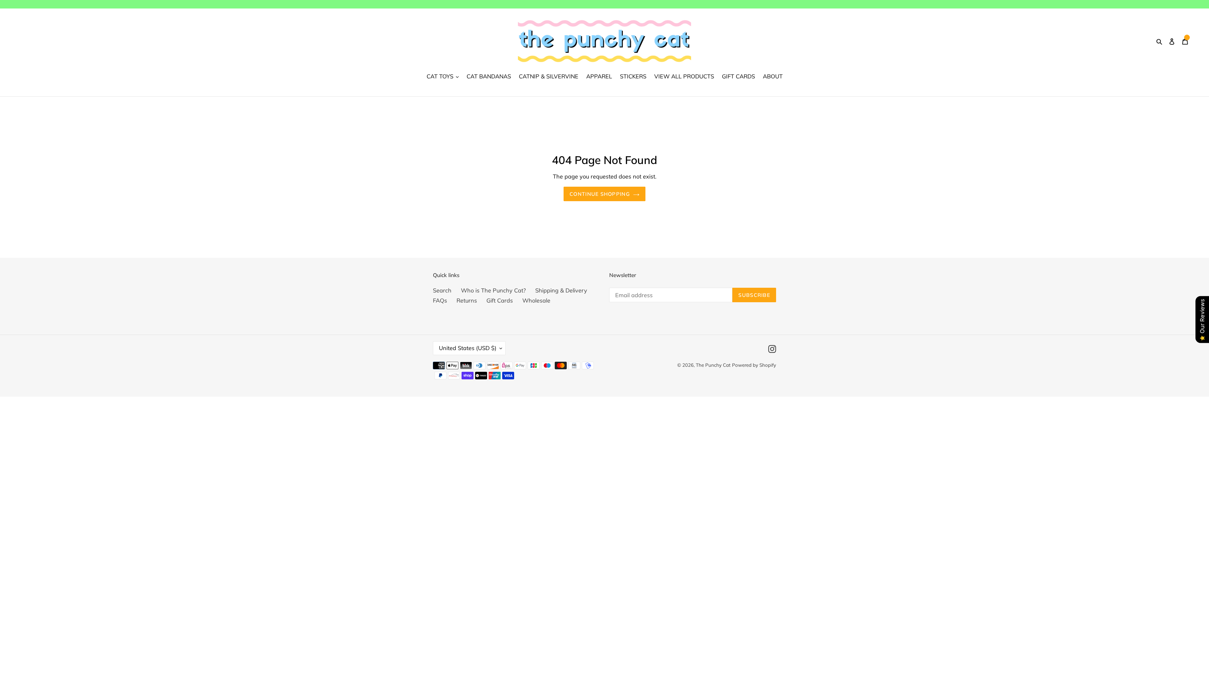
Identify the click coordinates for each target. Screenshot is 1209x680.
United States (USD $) (468, 348)
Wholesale (536, 300)
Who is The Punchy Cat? (493, 290)
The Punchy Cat (713, 365)
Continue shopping (600, 194)
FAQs (440, 300)
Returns (467, 300)
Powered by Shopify (754, 365)
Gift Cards (499, 300)
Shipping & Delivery (561, 290)
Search (442, 290)
